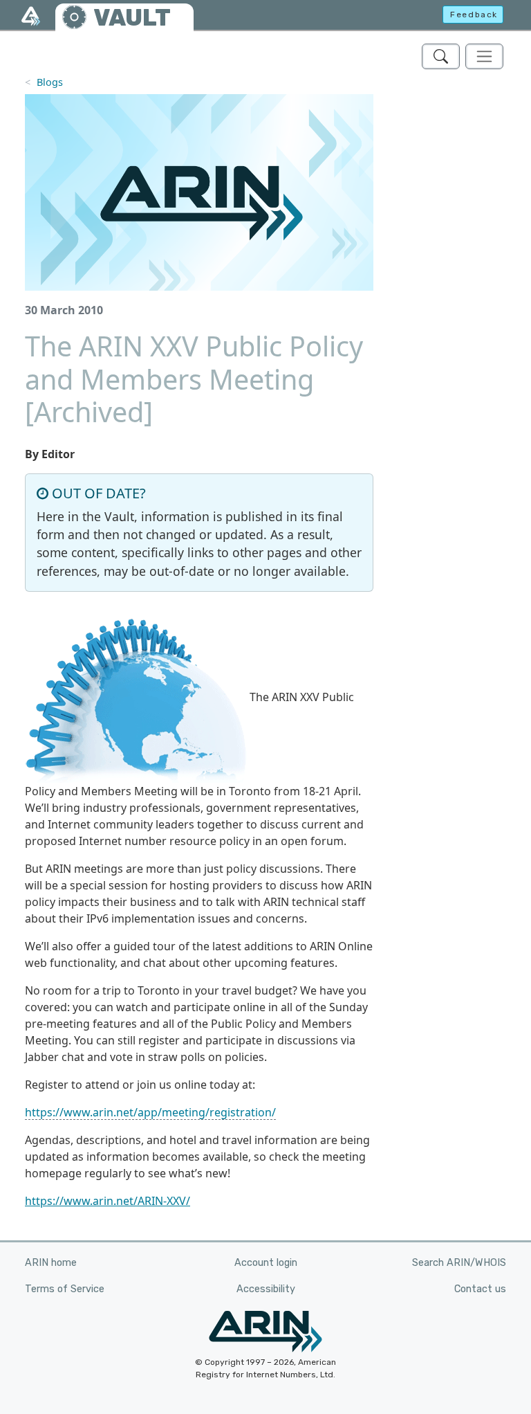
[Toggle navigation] (484, 56)
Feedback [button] (474, 14)
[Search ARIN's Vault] (441, 56)
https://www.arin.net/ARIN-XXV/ (107, 1200)
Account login (265, 1263)
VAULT (132, 17)
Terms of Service (64, 1289)
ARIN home (51, 1263)
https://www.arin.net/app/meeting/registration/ (150, 1112)
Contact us (480, 1289)
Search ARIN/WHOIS (459, 1263)
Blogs (50, 82)
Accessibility (265, 1289)
